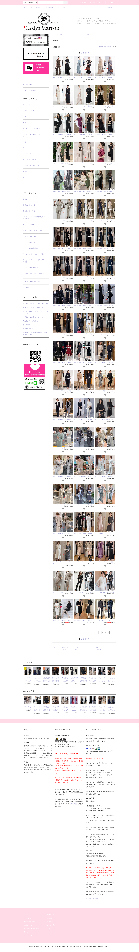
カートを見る (51, 925)
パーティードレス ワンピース (61, 647)
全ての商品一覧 (27, 84)
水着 (76, 649)
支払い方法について (30, 918)
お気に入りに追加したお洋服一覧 (33, 307)
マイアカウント (52, 915)
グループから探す (48, 7)
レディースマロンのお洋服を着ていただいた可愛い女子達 (35, 333)
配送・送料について (30, 921)
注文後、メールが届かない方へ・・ (33, 321)
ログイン (101, 2)
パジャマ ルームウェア (60, 649)
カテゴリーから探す (36, 7)
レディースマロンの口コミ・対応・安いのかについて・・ (35, 312)
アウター (77, 647)
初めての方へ (27, 325)
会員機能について (28, 328)
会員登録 (92, 2)
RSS (25, 935)
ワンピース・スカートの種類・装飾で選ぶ (85, 34)
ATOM (30, 935)
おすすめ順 (102, 47)
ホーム (25, 7)
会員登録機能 (73, 804)
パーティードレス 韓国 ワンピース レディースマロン (63, 34)
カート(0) (112, 2)
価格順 (109, 47)
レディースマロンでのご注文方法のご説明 (35, 303)
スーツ (97, 34)
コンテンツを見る (61, 7)
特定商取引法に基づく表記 (32, 928)
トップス (97, 647)
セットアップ (98, 649)
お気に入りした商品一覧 (30, 90)
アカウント (83, 2)
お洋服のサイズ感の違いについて (33, 317)
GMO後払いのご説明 (92, 899)
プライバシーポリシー (30, 932)
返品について (28, 925)
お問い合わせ (110, 7)
